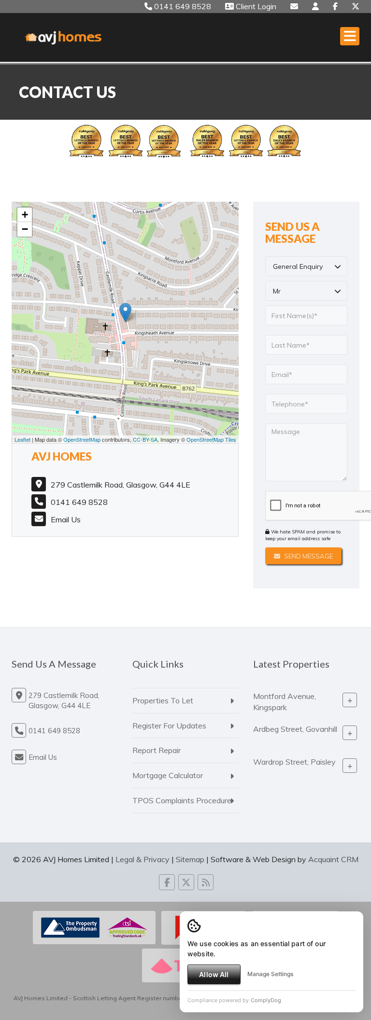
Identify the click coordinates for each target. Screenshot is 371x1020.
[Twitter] (355, 6)
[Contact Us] (315, 6)
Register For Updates (169, 725)
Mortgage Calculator (167, 775)
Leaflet (22, 439)
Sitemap (190, 859)
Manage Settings (270, 974)
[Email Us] (294, 6)
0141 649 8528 (181, 6)
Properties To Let (162, 700)
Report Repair (156, 750)
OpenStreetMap (81, 439)
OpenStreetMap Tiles (211, 439)
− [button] (25, 229)
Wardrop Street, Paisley (294, 762)
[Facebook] (335, 6)
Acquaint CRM (333, 859)
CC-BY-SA (145, 439)
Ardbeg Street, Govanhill (295, 729)
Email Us (66, 519)
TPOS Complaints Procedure (181, 800)
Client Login (255, 6)
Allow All (213, 974)
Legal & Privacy (142, 859)
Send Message (308, 556)
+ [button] (25, 215)
